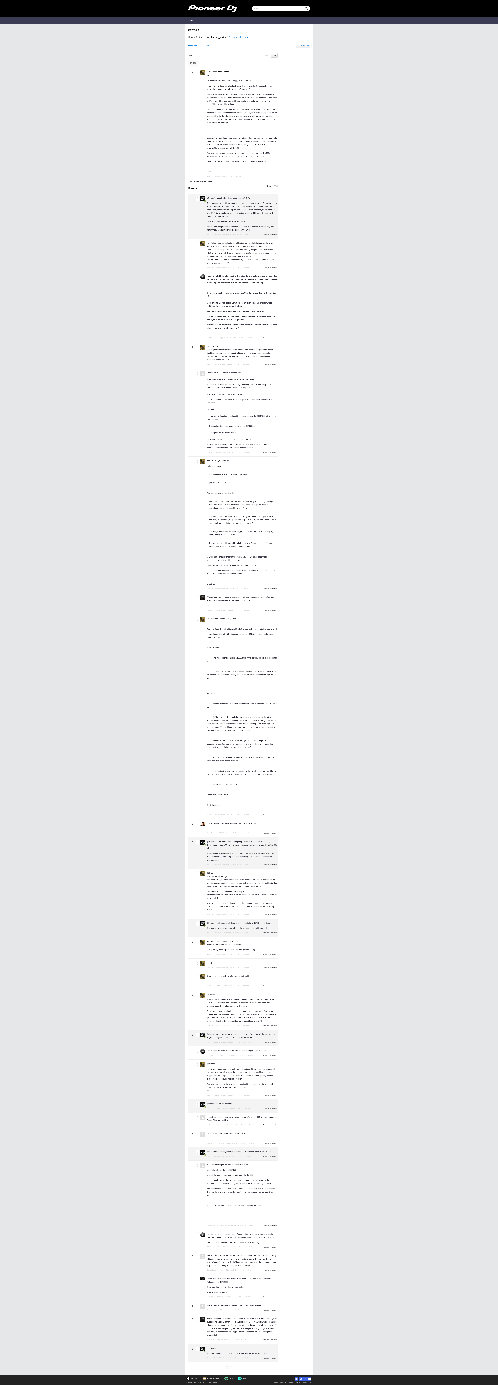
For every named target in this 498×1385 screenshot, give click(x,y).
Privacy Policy (201, 1382)
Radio (231, 1378)
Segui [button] (274, 55)
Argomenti (192, 46)
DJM (193, 63)
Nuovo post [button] (304, 46)
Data (269, 186)
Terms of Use (212, 1382)
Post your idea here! (238, 37)
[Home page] (212, 8)
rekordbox (194, 1378)
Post (207, 46)
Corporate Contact (294, 1382)
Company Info (306, 1382)
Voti (276, 186)
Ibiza (244, 1378)
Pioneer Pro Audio (213, 1378)
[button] (197, 71)
